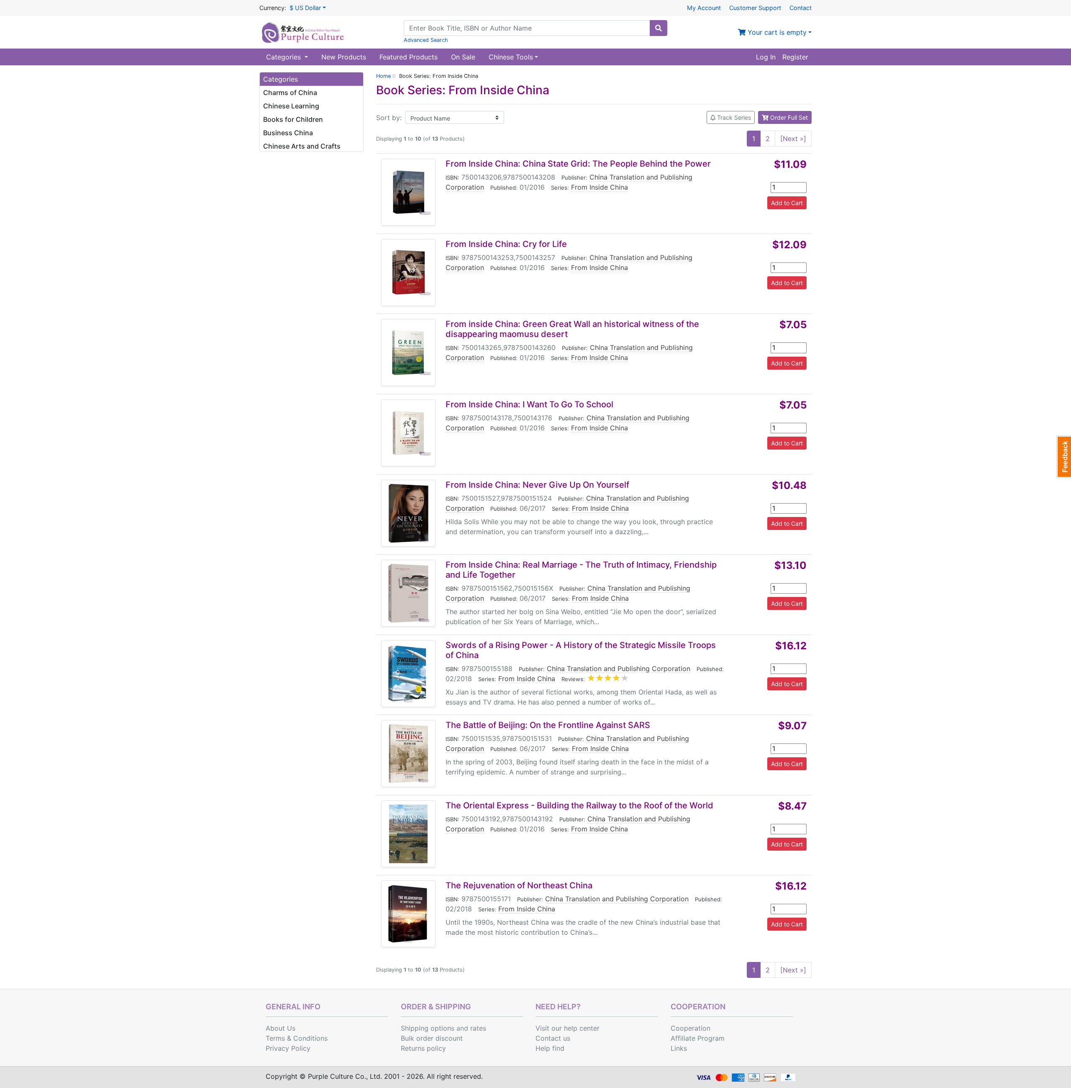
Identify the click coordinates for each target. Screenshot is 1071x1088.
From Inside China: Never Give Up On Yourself (537, 485)
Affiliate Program (698, 1038)
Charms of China (290, 92)
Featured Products (408, 57)
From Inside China (599, 187)
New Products (343, 57)
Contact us (553, 1038)
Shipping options (427, 1028)
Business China (288, 133)
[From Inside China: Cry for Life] (408, 272)
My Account (704, 7)
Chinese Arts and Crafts (302, 146)
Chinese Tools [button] (511, 57)
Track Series (733, 117)
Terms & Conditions (297, 1038)
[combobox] (527, 28)
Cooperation (690, 1028)
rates (478, 1028)
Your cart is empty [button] (776, 32)
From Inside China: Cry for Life (506, 244)
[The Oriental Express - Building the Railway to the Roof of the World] (408, 834)
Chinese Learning (291, 106)
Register (795, 57)
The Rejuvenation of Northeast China (519, 885)
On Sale (463, 57)
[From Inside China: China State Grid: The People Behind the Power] (408, 192)
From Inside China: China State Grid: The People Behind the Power (578, 164)
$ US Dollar (305, 7)
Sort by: (389, 117)
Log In (766, 57)
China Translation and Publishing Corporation (618, 668)
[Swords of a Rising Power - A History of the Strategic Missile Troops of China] (408, 673)
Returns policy (423, 1048)
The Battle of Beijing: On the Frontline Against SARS (548, 725)
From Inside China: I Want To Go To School (529, 404)
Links (679, 1048)
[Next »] (793, 138)
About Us (280, 1028)
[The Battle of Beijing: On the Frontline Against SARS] (408, 753)
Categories (284, 57)
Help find (550, 1048)
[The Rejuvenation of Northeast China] (408, 914)
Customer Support (755, 7)
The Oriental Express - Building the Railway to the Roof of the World (579, 805)
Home (383, 76)
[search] (658, 28)
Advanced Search (426, 40)
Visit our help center (568, 1028)
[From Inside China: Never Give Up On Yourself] (408, 513)
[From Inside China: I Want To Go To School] (408, 433)
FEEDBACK (1063, 456)
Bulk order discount (432, 1038)
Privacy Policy (288, 1048)
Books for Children (293, 119)
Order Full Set (788, 117)
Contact (800, 7)
